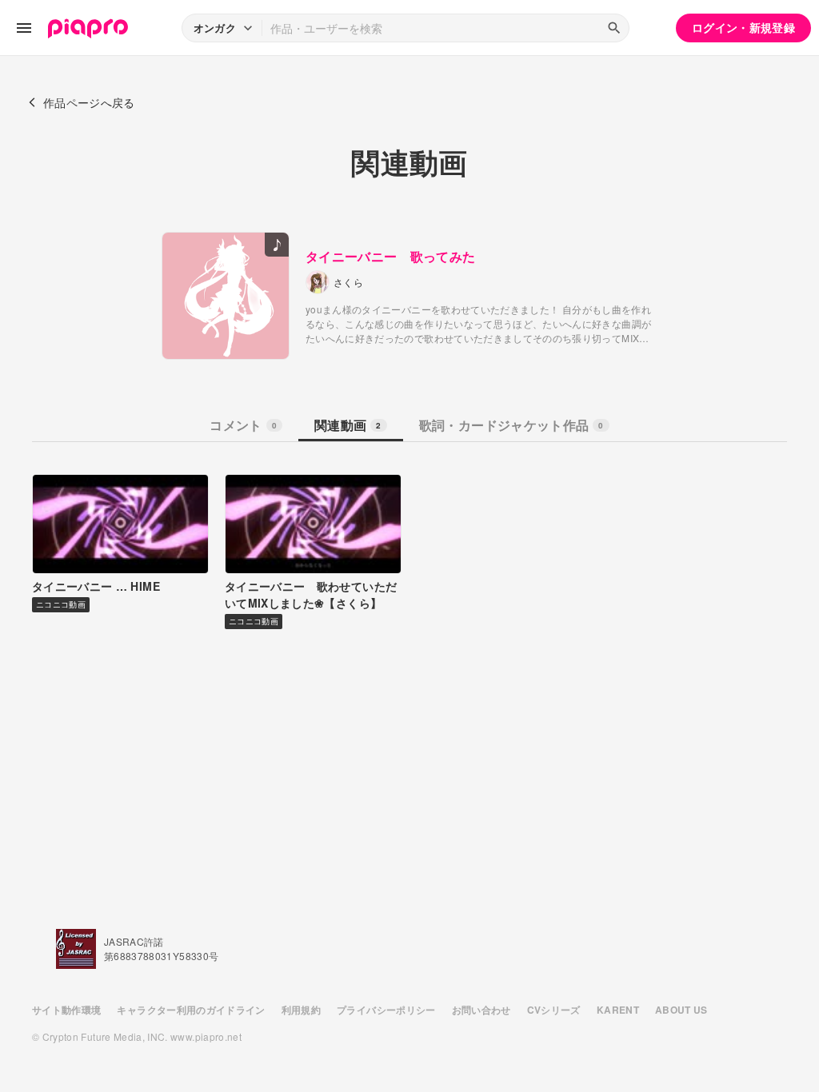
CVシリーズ (554, 1009)
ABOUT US (681, 1009)
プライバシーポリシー (386, 1009)
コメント (243, 425)
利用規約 (301, 1009)
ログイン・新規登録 (743, 27)
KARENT (618, 1009)
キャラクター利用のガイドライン (191, 1009)
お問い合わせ (481, 1009)
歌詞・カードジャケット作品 (511, 425)
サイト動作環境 (66, 1009)
